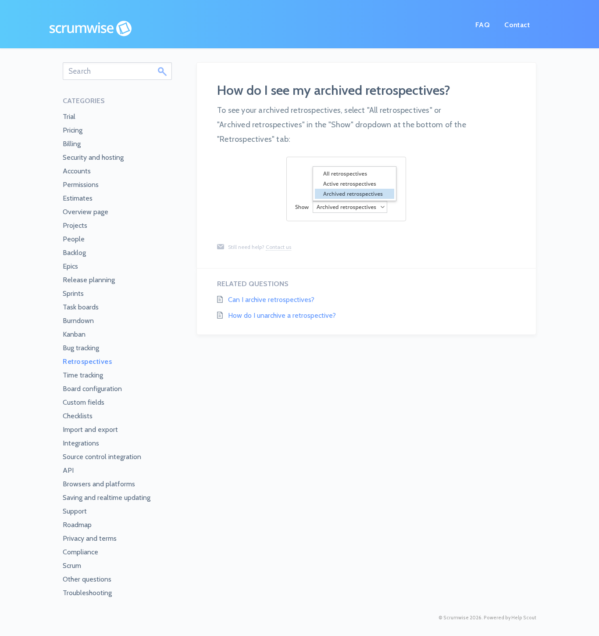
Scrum (72, 565)
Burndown (78, 320)
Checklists (78, 416)
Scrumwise (456, 618)
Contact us (278, 247)
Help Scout (523, 618)
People (74, 239)
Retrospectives (87, 361)
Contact (517, 25)
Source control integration (102, 457)
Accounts (77, 171)
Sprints (73, 293)
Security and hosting (93, 157)
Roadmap (77, 525)
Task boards (81, 307)
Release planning (89, 280)
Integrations (81, 443)
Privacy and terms (90, 538)
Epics (70, 266)
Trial (69, 116)
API (68, 470)
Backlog (74, 252)
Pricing (72, 130)
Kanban (74, 334)
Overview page (85, 212)
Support (75, 511)
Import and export (90, 429)
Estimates (78, 198)
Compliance (80, 552)
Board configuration (92, 388)
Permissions (81, 184)
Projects (75, 225)
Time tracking (83, 375)
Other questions (87, 579)
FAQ (482, 25)
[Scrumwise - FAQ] (90, 28)
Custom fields (83, 402)
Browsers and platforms (99, 484)
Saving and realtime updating (106, 497)
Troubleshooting (87, 593)
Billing (72, 144)
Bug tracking (81, 348)
